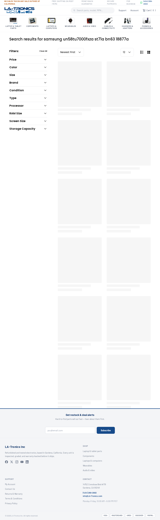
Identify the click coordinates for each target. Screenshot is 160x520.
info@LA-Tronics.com (92, 496)
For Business (131, 2)
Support (122, 10)
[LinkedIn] (27, 461)
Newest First (67, 52)
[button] (28, 59)
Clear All (43, 51)
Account (134, 10)
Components (88, 456)
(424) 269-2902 (147, 2)
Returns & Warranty (13, 494)
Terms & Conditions (13, 498)
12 (124, 52)
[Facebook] (6, 461)
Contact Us (10, 489)
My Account (10, 484)
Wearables (87, 465)
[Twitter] (11, 461)
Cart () (151, 10)
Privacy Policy (11, 503)
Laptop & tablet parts (92, 451)
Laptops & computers (92, 460)
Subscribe (106, 430)
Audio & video (89, 470)
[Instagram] (16, 461)
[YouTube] (21, 461)
